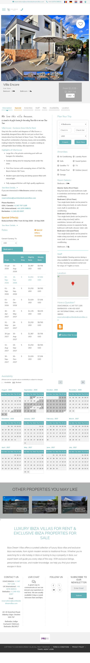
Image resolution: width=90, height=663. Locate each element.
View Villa (21, 510)
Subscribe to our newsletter (69, 335)
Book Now (80, 142)
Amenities (28, 108)
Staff (38, 108)
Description (7, 108)
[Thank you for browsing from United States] (85, 2)
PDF (62, 327)
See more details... (9, 225)
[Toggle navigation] (3, 9)
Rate (45, 108)
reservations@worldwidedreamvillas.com (29, 2)
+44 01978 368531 (54, 2)
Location (65, 108)
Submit (79, 595)
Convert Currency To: (9, 239)
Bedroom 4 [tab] (8, 249)
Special (18, 108)
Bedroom (6, 91)
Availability (54, 108)
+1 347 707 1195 (20, 205)
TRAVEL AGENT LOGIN (45, 649)
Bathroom (23, 91)
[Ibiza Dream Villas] (12, 10)
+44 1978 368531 (24, 208)
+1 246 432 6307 (17, 211)
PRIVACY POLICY (78, 647)
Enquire (65, 142)
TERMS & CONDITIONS (61, 647)
